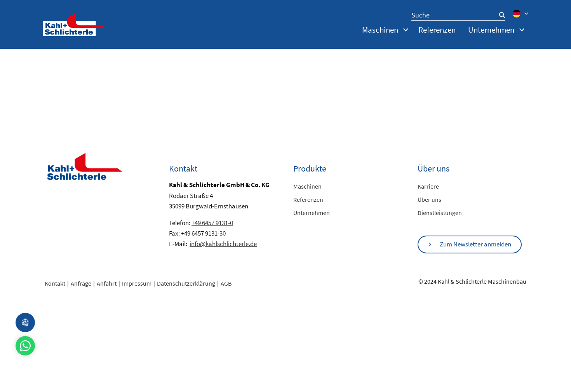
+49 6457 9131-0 (212, 222)
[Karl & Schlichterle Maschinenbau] (74, 24)
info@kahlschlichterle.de (223, 243)
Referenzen (437, 29)
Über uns (429, 199)
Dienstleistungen (440, 213)
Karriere (428, 186)
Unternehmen (311, 213)
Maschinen (307, 186)
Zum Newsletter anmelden (475, 244)
